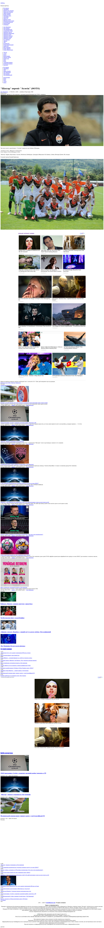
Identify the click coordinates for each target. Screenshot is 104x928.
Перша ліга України (8, 12)
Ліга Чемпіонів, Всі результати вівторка (13, 646)
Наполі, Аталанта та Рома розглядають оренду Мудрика (14, 898)
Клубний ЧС (6, 43)
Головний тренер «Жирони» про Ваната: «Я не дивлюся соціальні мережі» (19, 660)
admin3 (13, 405)
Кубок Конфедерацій (8, 44)
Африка (5, 41)
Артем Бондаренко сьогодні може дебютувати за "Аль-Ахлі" (15, 888)
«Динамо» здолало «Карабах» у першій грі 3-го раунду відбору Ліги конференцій (26, 632)
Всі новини (6, 8)
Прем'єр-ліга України (8, 10)
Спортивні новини (8, 62)
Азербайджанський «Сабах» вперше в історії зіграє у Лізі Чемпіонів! (17, 464)
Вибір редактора (7, 753)
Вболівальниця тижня (8, 20)
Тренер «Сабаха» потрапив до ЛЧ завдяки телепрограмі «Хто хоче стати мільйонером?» (22, 534)
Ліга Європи (6, 28)
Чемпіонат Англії (7, 32)
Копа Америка (6, 47)
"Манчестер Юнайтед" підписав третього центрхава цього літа (16, 891)
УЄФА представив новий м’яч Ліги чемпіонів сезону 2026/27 (15, 555)
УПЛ (4, 69)
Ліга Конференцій (7, 29)
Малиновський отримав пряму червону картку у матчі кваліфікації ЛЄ (18, 673)
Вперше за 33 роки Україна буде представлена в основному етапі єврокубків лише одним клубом (24, 402)
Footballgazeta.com (50, 902)
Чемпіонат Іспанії (7, 37)
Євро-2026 (5, 17)
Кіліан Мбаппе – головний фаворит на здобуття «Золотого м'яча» (16, 658)
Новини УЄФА (7, 19)
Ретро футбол (6, 23)
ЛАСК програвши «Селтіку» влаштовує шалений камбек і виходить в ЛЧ (18, 422)
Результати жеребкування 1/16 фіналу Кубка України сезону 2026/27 (17, 668)
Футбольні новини (7, 63)
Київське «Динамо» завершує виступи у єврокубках (17, 604)
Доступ (5, 52)
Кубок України (7, 14)
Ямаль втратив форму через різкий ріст (10, 655)
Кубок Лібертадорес (8, 49)
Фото (4, 59)
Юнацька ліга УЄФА (6, 382)
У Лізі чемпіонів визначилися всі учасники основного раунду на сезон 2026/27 (20, 483)
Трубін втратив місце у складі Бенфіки (12, 618)
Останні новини (6, 649)
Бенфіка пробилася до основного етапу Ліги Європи (13, 675)
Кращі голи (6, 58)
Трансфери (6, 9)
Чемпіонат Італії (7, 34)
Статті (4, 53)
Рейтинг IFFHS (7, 57)
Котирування (6, 56)
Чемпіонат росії (7, 38)
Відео (4, 61)
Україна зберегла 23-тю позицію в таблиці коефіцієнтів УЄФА (16, 665)
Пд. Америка (6, 39)
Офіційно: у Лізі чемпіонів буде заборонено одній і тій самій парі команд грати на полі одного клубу (25, 502)
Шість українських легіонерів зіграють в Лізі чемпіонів (14, 587)
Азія (4, 42)
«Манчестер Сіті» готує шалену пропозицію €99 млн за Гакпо (15, 652)
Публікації (5, 24)
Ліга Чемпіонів (7, 27)
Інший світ (6, 46)
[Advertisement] (11, 841)
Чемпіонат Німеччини (8, 33)
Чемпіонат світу (7, 15)
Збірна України (7, 13)
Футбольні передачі (8, 22)
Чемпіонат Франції (8, 36)
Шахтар (13, 382)
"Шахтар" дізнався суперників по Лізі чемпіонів (12, 441)
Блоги (4, 54)
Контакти (5, 65)
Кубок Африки (7, 48)
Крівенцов (18, 382)
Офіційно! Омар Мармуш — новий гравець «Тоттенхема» (15, 670)
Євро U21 (5, 18)
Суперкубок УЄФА (8, 30)
